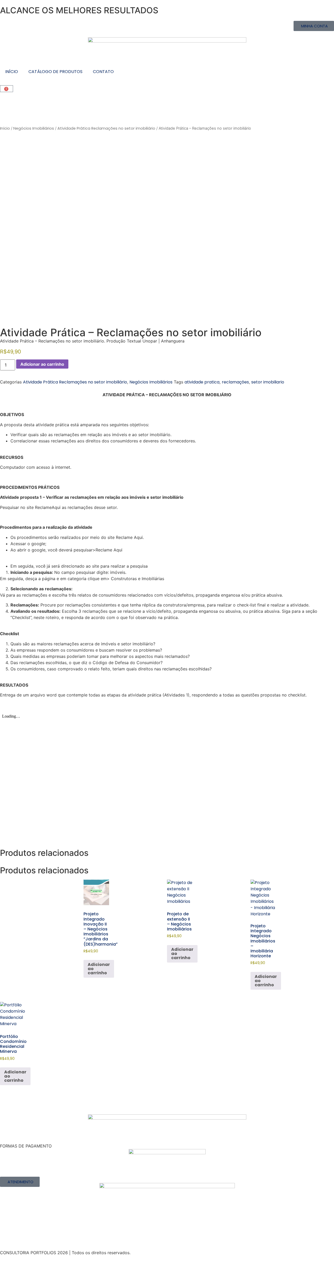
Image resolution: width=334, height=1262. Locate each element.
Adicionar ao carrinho (42, 364)
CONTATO (103, 72)
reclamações (235, 382)
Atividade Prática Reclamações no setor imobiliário (106, 128)
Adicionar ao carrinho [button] (99, 968)
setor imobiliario (267, 382)
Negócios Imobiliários (33, 128)
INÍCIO (11, 72)
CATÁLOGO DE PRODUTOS (55, 72)
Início (5, 128)
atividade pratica (201, 382)
